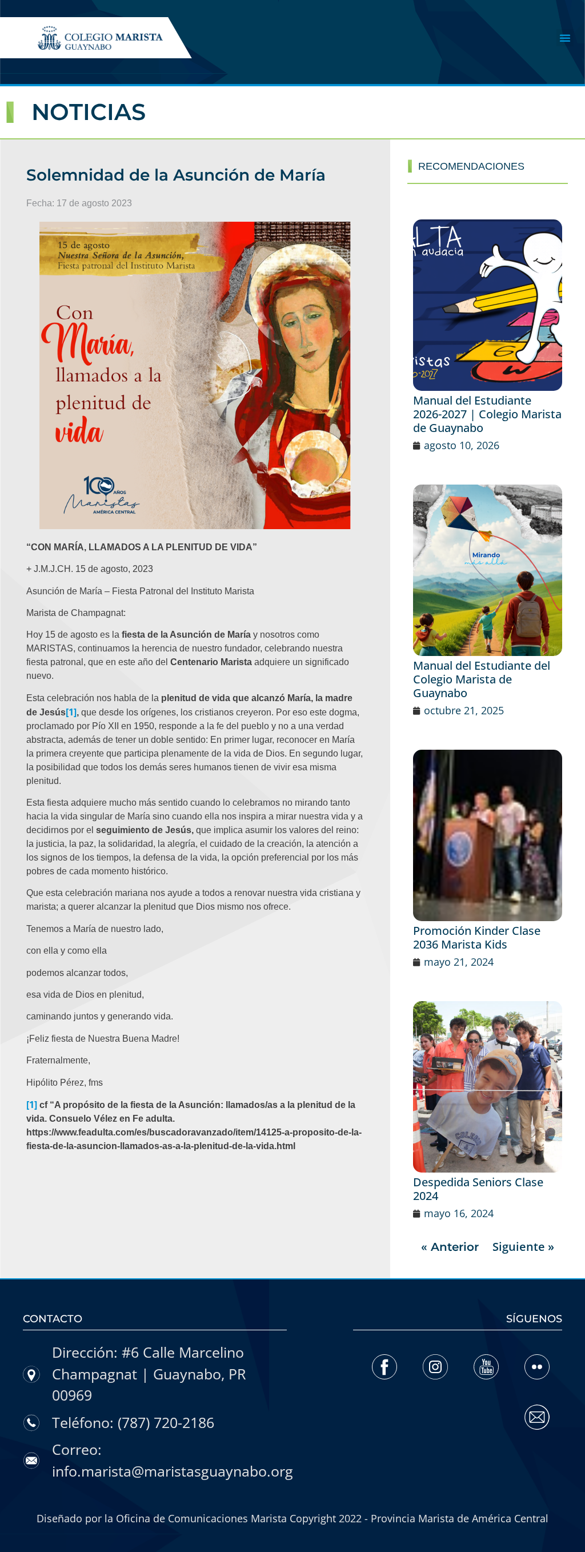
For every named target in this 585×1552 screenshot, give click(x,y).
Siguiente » (523, 1246)
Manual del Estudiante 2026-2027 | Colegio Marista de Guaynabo (487, 414)
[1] (71, 712)
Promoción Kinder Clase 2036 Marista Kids (476, 937)
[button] (565, 37)
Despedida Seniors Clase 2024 (478, 1188)
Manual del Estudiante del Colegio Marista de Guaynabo (481, 679)
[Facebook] (384, 1367)
